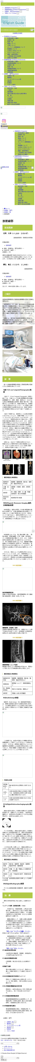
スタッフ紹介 (11, 1031)
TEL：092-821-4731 (6, 1040)
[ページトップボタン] (2, 1056)
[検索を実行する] (18, 1043)
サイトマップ (8, 1048)
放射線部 (8, 245)
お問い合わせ (8, 1046)
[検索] (31, 30)
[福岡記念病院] (17, 33)
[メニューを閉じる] (2, 1)
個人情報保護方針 (9, 1050)
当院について (10, 13)
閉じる (4, 1060)
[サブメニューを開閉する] (19, 8)
